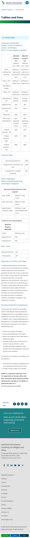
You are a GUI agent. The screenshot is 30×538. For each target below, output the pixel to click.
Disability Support (7, 475)
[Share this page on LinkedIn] (22, 404)
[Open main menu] (27, 3)
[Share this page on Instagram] (26, 404)
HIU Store (4, 516)
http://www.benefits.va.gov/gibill (11, 386)
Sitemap (4, 490)
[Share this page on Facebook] (14, 404)
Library (3, 505)
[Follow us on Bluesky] (19, 465)
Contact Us (5, 512)
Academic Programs (7, 10)
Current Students (7, 501)
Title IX (3, 482)
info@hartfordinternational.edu (11, 458)
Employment (5, 486)
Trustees (4, 493)
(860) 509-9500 (10, 455)
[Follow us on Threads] (23, 465)
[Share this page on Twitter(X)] (18, 404)
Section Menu (10, 38)
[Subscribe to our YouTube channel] (15, 465)
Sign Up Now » (15, 430)
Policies (4, 479)
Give (24, 535)
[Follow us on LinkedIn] (11, 465)
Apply (15, 535)
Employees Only (7, 519)
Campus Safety (6, 508)
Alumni (3, 497)
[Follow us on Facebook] (4, 465)
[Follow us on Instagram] (8, 465)
